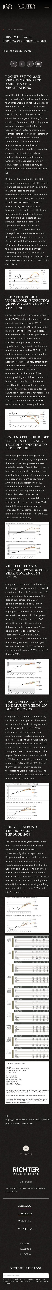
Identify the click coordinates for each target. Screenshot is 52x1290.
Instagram (26, 1254)
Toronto (25, 1213)
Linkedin (24, 1243)
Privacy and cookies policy (33, 1188)
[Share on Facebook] (22, 64)
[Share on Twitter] (13, 64)
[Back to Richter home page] (26, 1171)
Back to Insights (16, 29)
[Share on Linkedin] (30, 64)
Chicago (24, 1205)
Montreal (26, 1228)
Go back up (26, 1154)
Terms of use (11, 1188)
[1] (6, 172)
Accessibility (11, 1192)
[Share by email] (38, 64)
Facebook (25, 1249)
